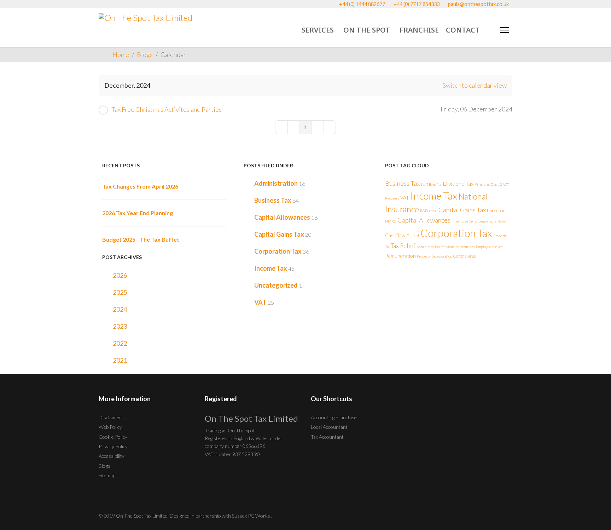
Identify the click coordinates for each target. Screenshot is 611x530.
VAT (260, 302)
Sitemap (107, 475)
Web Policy (110, 427)
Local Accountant (329, 427)
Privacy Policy (113, 446)
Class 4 (412, 235)
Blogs (104, 466)
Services (318, 30)
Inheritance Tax (462, 221)
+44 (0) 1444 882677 (362, 4)
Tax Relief (403, 245)
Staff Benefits (431, 184)
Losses (497, 246)
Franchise (419, 30)
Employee (483, 246)
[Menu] (504, 30)
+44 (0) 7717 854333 (417, 4)
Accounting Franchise (334, 417)
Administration (276, 183)
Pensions (482, 184)
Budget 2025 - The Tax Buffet (140, 239)
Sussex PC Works (251, 516)
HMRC (390, 221)
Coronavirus (464, 256)
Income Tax (270, 268)
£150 (433, 211)
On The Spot (366, 30)
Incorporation (442, 256)
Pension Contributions (458, 246)
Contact (463, 30)
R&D (424, 210)
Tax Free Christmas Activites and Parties (166, 109)
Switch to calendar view (475, 85)
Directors (497, 210)
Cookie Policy (113, 437)
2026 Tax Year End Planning (137, 212)
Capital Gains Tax (279, 234)
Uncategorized (276, 285)
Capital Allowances (282, 217)
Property (424, 256)
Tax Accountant (327, 437)
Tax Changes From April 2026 (140, 186)
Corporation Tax (278, 251)
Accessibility (111, 456)
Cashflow (395, 235)
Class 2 (496, 184)
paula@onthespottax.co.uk (478, 4)
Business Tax (272, 200)
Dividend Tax (458, 183)
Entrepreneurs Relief (491, 221)
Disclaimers (111, 417)
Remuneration (400, 256)
